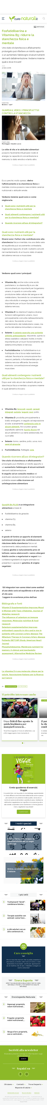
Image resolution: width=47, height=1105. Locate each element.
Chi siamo (8, 1084)
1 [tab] (22, 743)
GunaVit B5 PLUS (10, 505)
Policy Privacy (26, 1092)
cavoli (29, 409)
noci (31, 412)
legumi (25, 412)
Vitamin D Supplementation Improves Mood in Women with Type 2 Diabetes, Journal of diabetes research (23, 610)
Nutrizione (22, 686)
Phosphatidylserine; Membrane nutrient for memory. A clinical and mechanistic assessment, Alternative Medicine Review (22, 650)
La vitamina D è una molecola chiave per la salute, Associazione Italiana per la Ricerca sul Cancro (22, 674)
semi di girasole (12, 444)
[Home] (23, 18)
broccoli (21, 409)
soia (32, 450)
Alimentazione (11, 686)
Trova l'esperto (34, 1084)
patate (17, 412)
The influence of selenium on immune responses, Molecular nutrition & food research (20, 620)
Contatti (20, 1084)
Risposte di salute (22, 1088)
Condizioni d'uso (13, 1092)
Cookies (37, 1092)
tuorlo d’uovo (30, 430)
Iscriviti (23, 1059)
